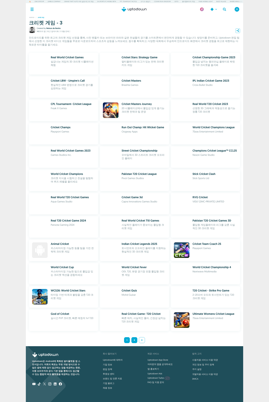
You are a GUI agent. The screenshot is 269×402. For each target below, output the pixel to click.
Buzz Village (221, 1)
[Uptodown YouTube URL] (34, 384)
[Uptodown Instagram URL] (50, 384)
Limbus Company (54, 1)
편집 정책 (107, 369)
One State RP (39, 1)
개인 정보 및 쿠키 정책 (203, 364)
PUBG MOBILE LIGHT (206, 1)
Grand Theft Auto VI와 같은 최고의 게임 (79, 1)
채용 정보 (107, 387)
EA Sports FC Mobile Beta (106, 1)
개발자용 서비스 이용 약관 (205, 374)
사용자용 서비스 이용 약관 (205, 359)
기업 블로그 (108, 383)
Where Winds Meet (237, 1)
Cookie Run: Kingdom (162, 1)
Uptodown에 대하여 (113, 359)
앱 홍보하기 (153, 368)
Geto (176, 1)
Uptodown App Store (158, 359)
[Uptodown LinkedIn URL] (55, 384)
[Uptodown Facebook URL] (60, 384)
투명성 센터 (108, 373)
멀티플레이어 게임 (188, 1)
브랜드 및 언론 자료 (112, 378)
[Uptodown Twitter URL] (44, 384)
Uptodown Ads (155, 373)
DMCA (195, 378)
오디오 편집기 (145, 1)
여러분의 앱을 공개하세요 (160, 364)
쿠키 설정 (197, 369)
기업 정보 (107, 364)
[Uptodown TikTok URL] (39, 384)
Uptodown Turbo (158, 378)
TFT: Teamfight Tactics (128, 1)
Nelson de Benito (53, 28)
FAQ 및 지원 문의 (156, 382)
